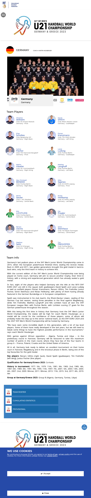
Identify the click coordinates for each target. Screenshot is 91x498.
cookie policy (52, 456)
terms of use (53, 454)
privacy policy (64, 454)
